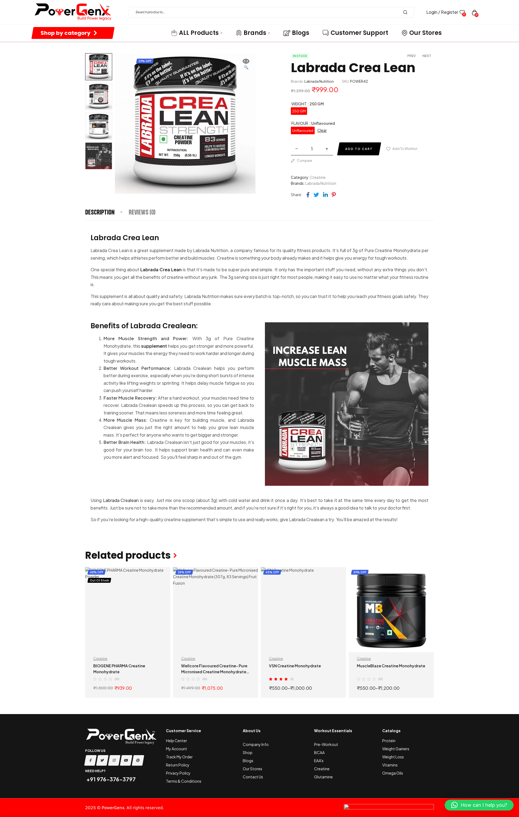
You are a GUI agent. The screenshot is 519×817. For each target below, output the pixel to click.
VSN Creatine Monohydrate (295, 665)
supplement (154, 346)
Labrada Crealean (121, 500)
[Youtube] (126, 760)
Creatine (317, 177)
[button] (246, 65)
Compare (304, 161)
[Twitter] (102, 760)
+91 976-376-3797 (110, 779)
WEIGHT (299, 103)
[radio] (299, 111)
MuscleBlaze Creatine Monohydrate (391, 665)
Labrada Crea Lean (161, 269)
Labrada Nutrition (319, 81)
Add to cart (359, 148)
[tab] (106, 212)
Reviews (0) (142, 212)
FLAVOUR (299, 123)
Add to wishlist (404, 149)
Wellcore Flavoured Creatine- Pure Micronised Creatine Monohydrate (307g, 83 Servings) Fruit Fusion (214, 671)
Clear (322, 130)
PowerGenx (113, 807)
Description (100, 212)
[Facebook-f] (90, 760)
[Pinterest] (138, 760)
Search (406, 12)
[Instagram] (114, 760)
